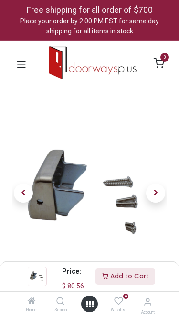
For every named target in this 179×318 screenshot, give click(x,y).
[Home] (31, 302)
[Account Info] (147, 302)
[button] (23, 193)
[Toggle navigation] (21, 63)
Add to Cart (128, 276)
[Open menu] (90, 304)
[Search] (60, 302)
